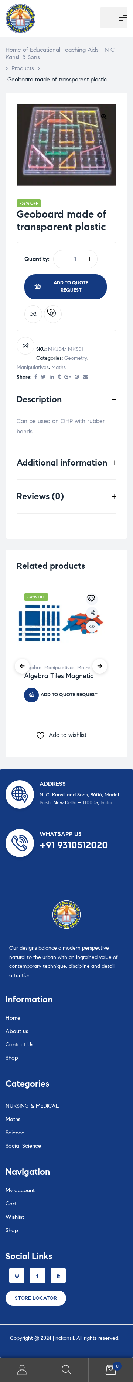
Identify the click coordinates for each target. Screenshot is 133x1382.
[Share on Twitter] (43, 377)
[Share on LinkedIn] (52, 377)
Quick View (92, 627)
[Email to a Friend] (85, 377)
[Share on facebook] (36, 377)
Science (15, 1132)
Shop (12, 1057)
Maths (58, 367)
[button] (104, 116)
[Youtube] (58, 1275)
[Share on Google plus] (67, 377)
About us (17, 1031)
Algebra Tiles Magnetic (58, 676)
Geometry (75, 358)
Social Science (23, 1146)
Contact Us (19, 1044)
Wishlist (15, 1217)
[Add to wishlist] (53, 314)
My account (20, 1190)
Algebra (33, 668)
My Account (22, 1370)
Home (13, 1017)
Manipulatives (33, 367)
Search (66, 1370)
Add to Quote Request (71, 286)
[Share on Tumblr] (59, 377)
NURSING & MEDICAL (32, 1106)
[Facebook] (37, 1275)
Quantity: (37, 258)
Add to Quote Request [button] (69, 695)
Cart (11, 1203)
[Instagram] (16, 1275)
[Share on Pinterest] (77, 377)
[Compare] (33, 314)
